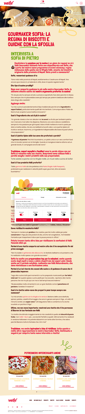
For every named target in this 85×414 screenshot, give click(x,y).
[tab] (36, 391)
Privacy (51, 406)
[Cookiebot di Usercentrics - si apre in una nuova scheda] (63, 193)
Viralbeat (71, 410)
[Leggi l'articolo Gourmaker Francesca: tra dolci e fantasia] (43, 365)
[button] (77, 2)
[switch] (35, 215)
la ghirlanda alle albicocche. (32, 253)
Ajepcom (75, 410)
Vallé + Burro (24, 317)
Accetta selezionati (42, 219)
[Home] (8, 3)
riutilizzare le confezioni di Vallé (57, 240)
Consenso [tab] (24, 197)
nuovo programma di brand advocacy (48, 67)
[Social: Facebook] (10, 407)
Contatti (74, 400)
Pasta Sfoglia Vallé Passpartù (53, 166)
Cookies (57, 406)
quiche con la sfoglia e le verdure (34, 297)
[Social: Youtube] (19, 407)
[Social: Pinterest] (23, 407)
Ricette (52, 400)
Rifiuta (24, 219)
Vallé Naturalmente (60, 263)
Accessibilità (73, 406)
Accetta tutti (60, 219)
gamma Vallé (21, 166)
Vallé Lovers (59, 400)
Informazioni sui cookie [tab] (61, 197)
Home (30, 400)
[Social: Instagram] (14, 407)
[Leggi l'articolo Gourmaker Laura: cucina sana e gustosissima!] (66, 365)
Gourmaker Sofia (51, 330)
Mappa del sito (64, 406)
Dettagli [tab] (42, 197)
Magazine (67, 400)
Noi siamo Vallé (38, 400)
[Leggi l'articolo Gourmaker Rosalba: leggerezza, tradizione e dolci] (19, 365)
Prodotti (46, 400)
